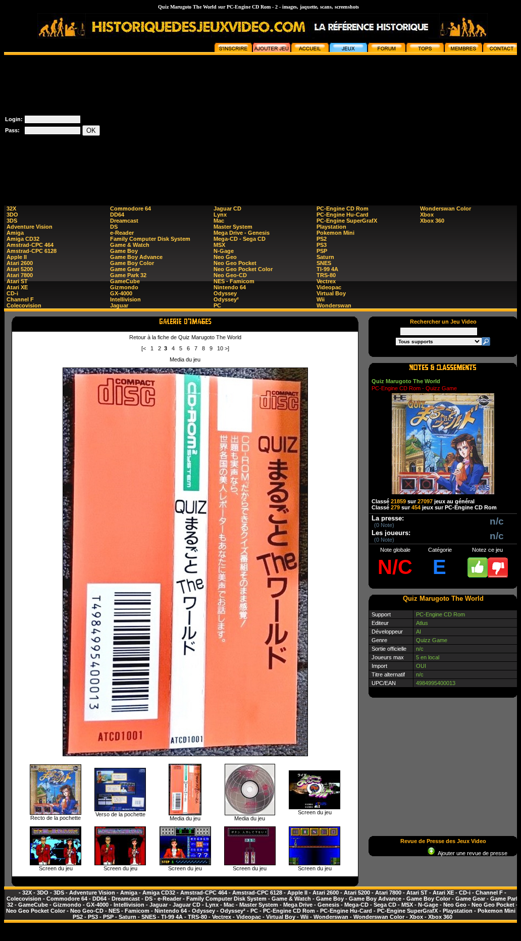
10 (220, 348)
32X (11, 208)
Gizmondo (124, 287)
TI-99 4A (327, 269)
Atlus (422, 623)
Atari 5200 (20, 269)
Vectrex (326, 281)
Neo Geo (225, 257)
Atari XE (17, 287)
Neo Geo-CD (230, 275)
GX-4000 (121, 293)
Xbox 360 (432, 221)
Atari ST (17, 281)
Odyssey (225, 293)
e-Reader (122, 233)
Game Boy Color (132, 263)
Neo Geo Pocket (235, 263)
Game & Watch (129, 245)
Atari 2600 (20, 263)
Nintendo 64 (230, 287)
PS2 (322, 239)
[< (143, 348)
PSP (322, 251)
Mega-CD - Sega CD (240, 239)
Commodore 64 (130, 208)
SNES (324, 263)
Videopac (329, 287)
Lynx (220, 215)
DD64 (117, 215)
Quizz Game (431, 640)
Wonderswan (334, 305)
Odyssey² (226, 299)
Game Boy (124, 251)
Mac (219, 221)
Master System (233, 227)
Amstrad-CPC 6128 (32, 251)
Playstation (331, 227)
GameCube (125, 281)
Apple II (17, 257)
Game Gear (125, 269)
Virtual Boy (331, 293)
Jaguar (119, 305)
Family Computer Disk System (150, 239)
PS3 (322, 245)
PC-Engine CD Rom (343, 208)
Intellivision (125, 299)
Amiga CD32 (23, 239)
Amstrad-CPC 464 (30, 245)
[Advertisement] (339, 125)
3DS (12, 221)
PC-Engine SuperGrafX (347, 221)
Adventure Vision (30, 227)
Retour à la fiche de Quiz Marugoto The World (185, 337)
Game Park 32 (128, 275)
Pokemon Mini (335, 233)
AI (418, 632)
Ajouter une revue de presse (471, 853)
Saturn (325, 257)
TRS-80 (326, 275)
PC (217, 305)
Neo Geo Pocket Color (243, 269)
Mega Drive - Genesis (242, 233)
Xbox (427, 215)
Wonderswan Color (445, 208)
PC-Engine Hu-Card (343, 215)
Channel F (20, 299)
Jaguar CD (227, 208)
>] (227, 348)
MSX (219, 245)
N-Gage (224, 251)
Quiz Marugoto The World (406, 381)
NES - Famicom (234, 281)
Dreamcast (124, 221)
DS (114, 227)
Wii (321, 299)
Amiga (15, 233)
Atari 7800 (20, 275)
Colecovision (24, 305)
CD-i (12, 293)
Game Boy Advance (136, 257)
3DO (12, 215)
